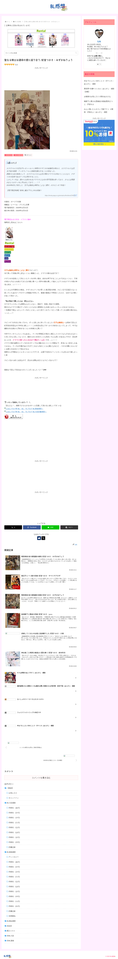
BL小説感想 (9, 155)
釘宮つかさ (29, 155)
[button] (76, 53)
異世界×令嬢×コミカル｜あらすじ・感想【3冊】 (99, 90)
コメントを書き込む (41, 778)
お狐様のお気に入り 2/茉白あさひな (97, 96)
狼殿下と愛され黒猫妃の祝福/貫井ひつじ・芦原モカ (98, 102)
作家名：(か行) (19, 155)
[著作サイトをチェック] (39, 538)
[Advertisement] (41, 79)
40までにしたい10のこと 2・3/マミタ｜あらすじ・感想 (99, 82)
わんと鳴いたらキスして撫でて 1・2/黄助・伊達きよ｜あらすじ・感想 (98, 110)
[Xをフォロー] (43, 538)
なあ (99, 41)
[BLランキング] (13, 416)
